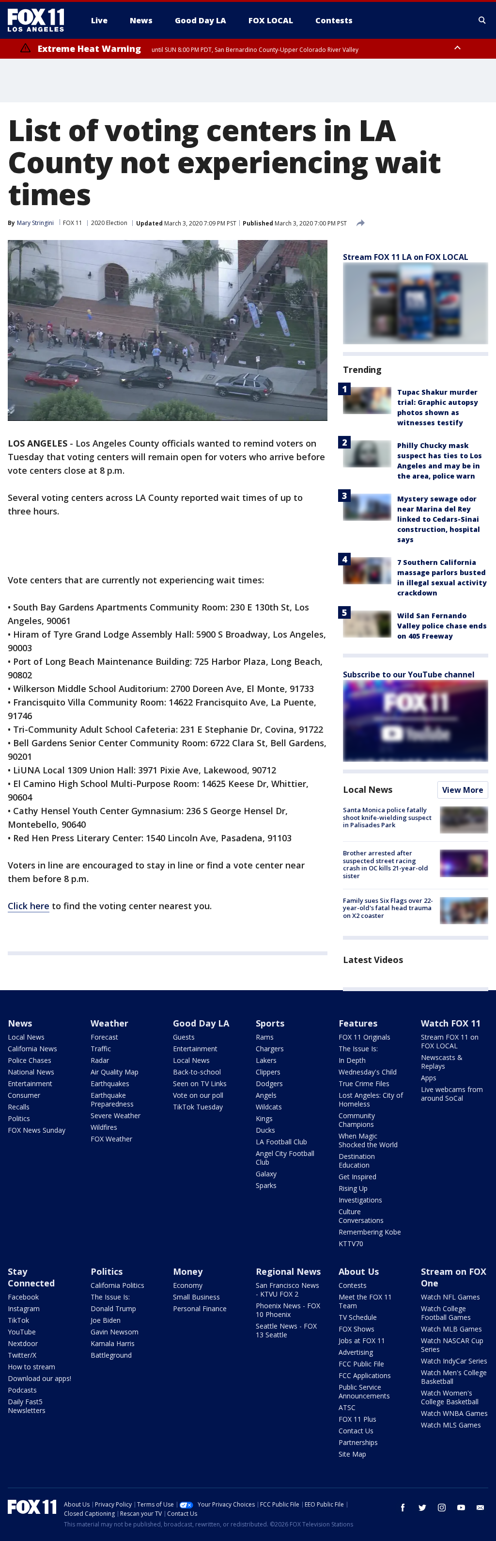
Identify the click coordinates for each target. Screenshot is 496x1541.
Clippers (268, 1071)
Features (358, 1023)
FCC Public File (361, 1363)
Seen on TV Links (200, 1083)
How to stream (31, 1366)
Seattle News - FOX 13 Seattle (286, 1330)
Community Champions (357, 1120)
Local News (367, 789)
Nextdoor (23, 1343)
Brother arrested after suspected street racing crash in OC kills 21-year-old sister (385, 864)
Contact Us (356, 1430)
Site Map (352, 1454)
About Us (359, 1271)
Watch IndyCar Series (454, 1360)
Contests (353, 1285)
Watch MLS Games (451, 1424)
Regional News (288, 1271)
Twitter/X (22, 1355)
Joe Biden (106, 1320)
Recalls (19, 1106)
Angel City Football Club (285, 1158)
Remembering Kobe (370, 1231)
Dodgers (269, 1083)
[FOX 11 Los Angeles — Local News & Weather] (40, 20)
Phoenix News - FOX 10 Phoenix (288, 1310)
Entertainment (30, 1083)
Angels (266, 1095)
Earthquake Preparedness (112, 1099)
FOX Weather (111, 1138)
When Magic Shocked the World (368, 1140)
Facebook (23, 1296)
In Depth (352, 1060)
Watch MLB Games (451, 1328)
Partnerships (358, 1442)
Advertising (356, 1352)
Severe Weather (115, 1115)
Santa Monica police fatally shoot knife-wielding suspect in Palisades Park (387, 817)
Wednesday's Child (368, 1071)
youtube (461, 1507)
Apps (428, 1077)
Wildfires (104, 1127)
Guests (184, 1037)
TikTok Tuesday (198, 1106)
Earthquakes (110, 1083)
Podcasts (22, 1390)
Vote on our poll (198, 1095)
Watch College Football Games (446, 1313)
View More (462, 790)
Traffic (101, 1048)
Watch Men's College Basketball (454, 1377)
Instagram (24, 1308)
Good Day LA (201, 1023)
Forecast (104, 1037)
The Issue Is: (358, 1048)
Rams (265, 1037)
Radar (100, 1060)
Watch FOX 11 (450, 1023)
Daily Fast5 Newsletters (27, 1406)
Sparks (266, 1185)
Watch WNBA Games (454, 1413)
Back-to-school (197, 1071)
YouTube (22, 1331)
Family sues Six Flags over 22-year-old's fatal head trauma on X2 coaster (388, 908)
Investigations (360, 1199)
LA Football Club (281, 1141)
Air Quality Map (115, 1071)
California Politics (117, 1285)
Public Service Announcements (364, 1391)
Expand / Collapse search (482, 20)
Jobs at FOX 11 (362, 1340)
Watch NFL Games (450, 1296)
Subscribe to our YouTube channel (409, 674)
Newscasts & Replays (442, 1062)
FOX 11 (72, 223)
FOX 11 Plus (357, 1419)
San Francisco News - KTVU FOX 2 (287, 1290)
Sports (270, 1023)
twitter (422, 1507)
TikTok (18, 1320)
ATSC (347, 1407)
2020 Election (109, 223)
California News (32, 1048)
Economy (187, 1285)
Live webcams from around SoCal (452, 1094)
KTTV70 (351, 1243)
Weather (109, 1023)
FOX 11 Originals (364, 1037)
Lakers (266, 1060)
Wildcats (269, 1106)
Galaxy (266, 1173)
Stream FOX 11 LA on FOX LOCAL (405, 257)
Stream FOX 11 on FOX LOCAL (450, 1041)
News (20, 1023)
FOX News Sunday (36, 1130)
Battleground (111, 1355)
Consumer (24, 1095)
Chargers (270, 1048)
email (480, 1507)
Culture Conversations (361, 1216)
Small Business (196, 1296)
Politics (19, 1118)
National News (31, 1071)
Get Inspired (357, 1176)
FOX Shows (356, 1328)
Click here (28, 906)
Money (187, 1271)
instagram (442, 1507)
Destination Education (357, 1161)
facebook (403, 1507)
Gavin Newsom (115, 1331)
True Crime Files (364, 1083)
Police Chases (29, 1060)
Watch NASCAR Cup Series (452, 1345)
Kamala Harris (113, 1343)
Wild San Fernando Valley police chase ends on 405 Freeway (442, 626)
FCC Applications (365, 1375)
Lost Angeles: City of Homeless (371, 1099)
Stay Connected (31, 1277)
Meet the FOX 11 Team (365, 1301)
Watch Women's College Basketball (450, 1397)
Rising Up (353, 1188)
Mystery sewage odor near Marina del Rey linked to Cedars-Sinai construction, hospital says (438, 519)
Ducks (265, 1130)
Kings (264, 1118)
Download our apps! (39, 1378)
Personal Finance (200, 1308)
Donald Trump (113, 1308)
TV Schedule (358, 1317)
